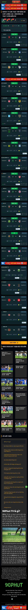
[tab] (3, 20)
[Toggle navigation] (25, 2)
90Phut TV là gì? (7, 441)
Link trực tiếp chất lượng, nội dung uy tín (12, 464)
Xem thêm (13, 343)
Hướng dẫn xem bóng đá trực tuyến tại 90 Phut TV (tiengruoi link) (14, 477)
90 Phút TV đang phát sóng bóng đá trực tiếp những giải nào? (13, 468)
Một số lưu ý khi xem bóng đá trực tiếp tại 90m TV (13, 502)
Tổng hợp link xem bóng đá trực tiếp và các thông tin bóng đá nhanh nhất (13, 455)
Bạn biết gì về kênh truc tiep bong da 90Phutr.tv (14, 446)
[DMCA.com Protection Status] (14, 599)
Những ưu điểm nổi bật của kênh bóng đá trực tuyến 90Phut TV (13, 450)
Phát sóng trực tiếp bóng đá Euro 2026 (12, 473)
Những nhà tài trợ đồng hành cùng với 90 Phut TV (13, 497)
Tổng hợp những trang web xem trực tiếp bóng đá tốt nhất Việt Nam (13, 492)
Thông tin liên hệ (7, 507)
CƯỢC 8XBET (16, 2)
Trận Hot (16, 25)
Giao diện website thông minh (10, 460)
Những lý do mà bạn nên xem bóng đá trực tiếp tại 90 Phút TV (14, 487)
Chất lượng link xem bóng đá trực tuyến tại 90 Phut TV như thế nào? (13, 482)
